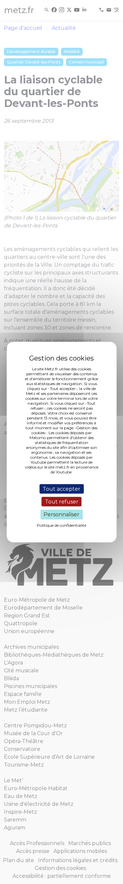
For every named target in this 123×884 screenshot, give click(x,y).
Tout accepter (61, 489)
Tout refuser (61, 502)
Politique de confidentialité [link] (61, 524)
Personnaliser (61, 514)
